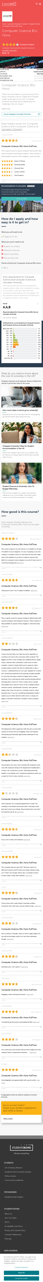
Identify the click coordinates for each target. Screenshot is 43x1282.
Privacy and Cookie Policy (15, 1230)
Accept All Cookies (21, 1278)
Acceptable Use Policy (14, 1226)
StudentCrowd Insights (14, 1197)
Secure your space (21, 198)
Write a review (8, 1118)
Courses (24, 24)
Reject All (21, 1273)
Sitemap (8, 1239)
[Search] (37, 4)
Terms (7, 1222)
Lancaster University (14, 24)
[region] (21, 1268)
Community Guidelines (14, 1180)
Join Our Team (11, 1218)
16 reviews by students (27, 44)
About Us (8, 1214)
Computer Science (34, 24)
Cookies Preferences (13, 1235)
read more (6, 109)
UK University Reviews (13, 1168)
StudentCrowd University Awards (18, 1172)
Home (4, 24)
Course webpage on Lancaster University (17, 114)
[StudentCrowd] (9, 4)
